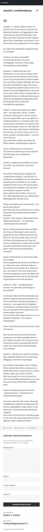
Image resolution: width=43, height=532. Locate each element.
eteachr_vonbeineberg (17, 10)
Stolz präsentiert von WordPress (13, 529)
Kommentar (8, 448)
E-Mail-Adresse (10, 485)
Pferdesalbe (20, 428)
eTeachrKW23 (31, 428)
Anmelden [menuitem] (4, 3)
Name (6, 476)
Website (6, 494)
